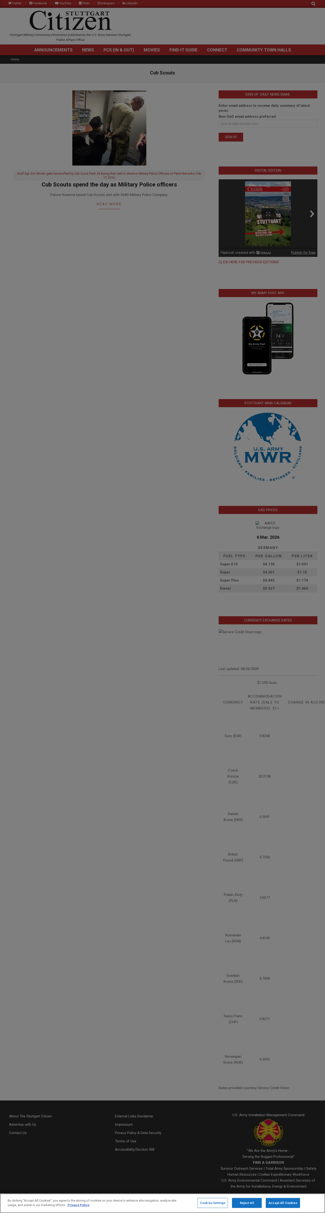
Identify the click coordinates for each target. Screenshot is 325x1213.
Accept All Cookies (282, 1203)
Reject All (247, 1203)
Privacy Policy (78, 1205)
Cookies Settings (212, 1203)
